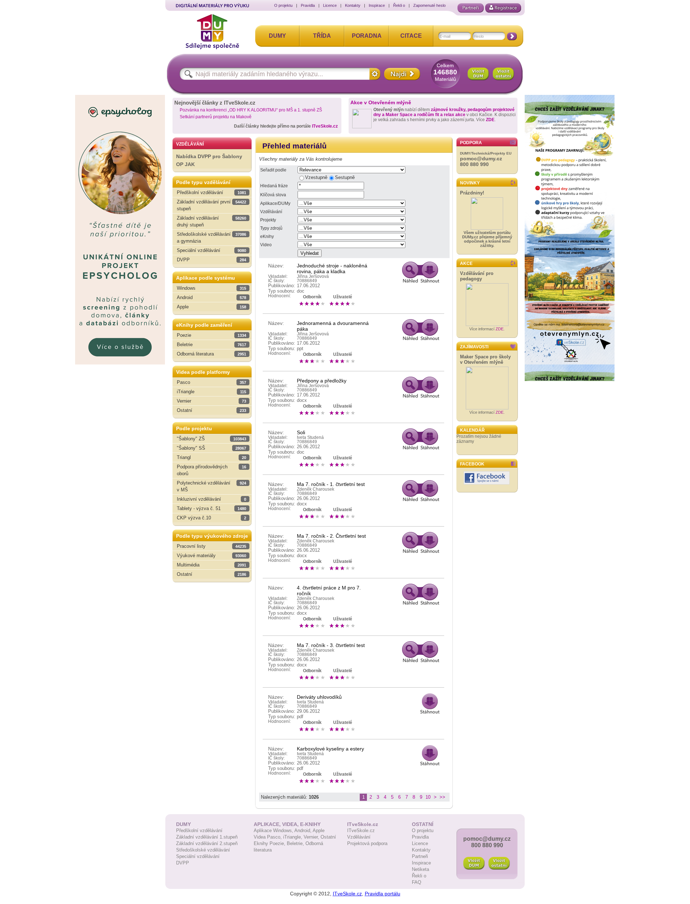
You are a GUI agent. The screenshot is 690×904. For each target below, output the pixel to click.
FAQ (416, 882)
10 (428, 797)
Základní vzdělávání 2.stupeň (207, 843)
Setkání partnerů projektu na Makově (216, 116)
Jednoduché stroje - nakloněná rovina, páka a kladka (332, 268)
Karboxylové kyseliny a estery (330, 749)
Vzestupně (316, 177)
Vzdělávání (271, 212)
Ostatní (328, 837)
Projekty (268, 220)
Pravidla (308, 5)
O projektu (283, 5)
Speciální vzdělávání (198, 856)
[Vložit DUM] (478, 74)
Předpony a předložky (321, 381)
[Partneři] (470, 8)
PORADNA (367, 36)
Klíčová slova (273, 195)
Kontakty (352, 5)
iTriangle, (293, 837)
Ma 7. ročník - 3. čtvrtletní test (331, 645)
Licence (330, 5)
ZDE (490, 119)
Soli (301, 432)
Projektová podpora (367, 843)
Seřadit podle (273, 170)
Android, (303, 830)
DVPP (182, 863)
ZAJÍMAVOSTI (474, 346)
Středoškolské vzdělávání (203, 850)
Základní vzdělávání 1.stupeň (207, 837)
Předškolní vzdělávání (199, 830)
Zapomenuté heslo (429, 5)
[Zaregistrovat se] (503, 8)
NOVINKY (470, 182)
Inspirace (377, 5)
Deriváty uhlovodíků (319, 697)
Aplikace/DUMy (275, 203)
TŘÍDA (322, 36)
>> (442, 797)
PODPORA (471, 142)
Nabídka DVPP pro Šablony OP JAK (209, 160)
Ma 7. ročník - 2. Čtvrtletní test (331, 536)
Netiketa (420, 869)
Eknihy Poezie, (270, 843)
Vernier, (312, 837)
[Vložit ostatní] (503, 74)
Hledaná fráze (274, 186)
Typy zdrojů (271, 228)
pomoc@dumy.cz (481, 158)
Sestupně (345, 177)
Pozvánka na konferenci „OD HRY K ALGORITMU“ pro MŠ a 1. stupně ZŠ (251, 110)
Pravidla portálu (382, 893)
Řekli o (399, 5)
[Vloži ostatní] (499, 863)
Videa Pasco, (268, 837)
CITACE (411, 36)
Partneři (420, 856)
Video (266, 245)
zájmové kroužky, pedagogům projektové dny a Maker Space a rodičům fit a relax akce (444, 112)
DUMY (277, 36)
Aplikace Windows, (274, 830)
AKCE (466, 263)
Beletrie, (296, 843)
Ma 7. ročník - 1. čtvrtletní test (331, 484)
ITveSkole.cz (325, 126)
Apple (319, 830)
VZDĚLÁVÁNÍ (190, 144)
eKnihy (267, 236)
